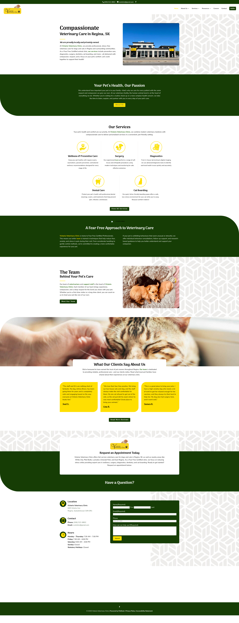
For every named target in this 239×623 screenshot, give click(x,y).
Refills (232, 8)
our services (93, 51)
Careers (216, 9)
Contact (224, 9)
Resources (205, 9)
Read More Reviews (120, 419)
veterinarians (74, 284)
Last (152, 507)
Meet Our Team (68, 301)
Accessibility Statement (144, 611)
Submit (117, 538)
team (117, 160)
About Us (184, 9)
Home (176, 9)
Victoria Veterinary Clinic (70, 236)
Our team (143, 369)
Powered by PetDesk (117, 611)
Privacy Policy (130, 611)
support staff (88, 284)
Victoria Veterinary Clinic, (72, 46)
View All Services (119, 208)
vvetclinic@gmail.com (81, 525)
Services (195, 9)
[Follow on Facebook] (119, 606)
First (131, 507)
